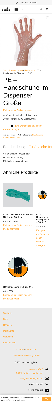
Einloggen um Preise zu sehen (17, 110)
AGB (37, 355)
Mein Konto (8, 331)
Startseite (7, 313)
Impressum (30, 349)
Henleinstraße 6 (35, 369)
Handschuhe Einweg (12, 137)
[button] (16, 9)
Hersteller (7, 325)
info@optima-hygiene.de (31, 378)
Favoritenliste (9, 342)
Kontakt (20, 349)
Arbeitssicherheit (16, 70)
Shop (5, 319)
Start (5, 70)
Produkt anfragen (11, 129)
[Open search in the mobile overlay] (23, 9)
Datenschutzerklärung (23, 355)
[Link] (17, 2)
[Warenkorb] (47, 9)
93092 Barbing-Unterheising (29, 373)
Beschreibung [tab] (14, 147)
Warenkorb (8, 337)
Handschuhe (29, 70)
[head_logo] (6, 9)
